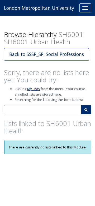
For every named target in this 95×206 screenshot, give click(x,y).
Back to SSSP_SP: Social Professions (46, 54)
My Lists (33, 88)
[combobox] (42, 109)
